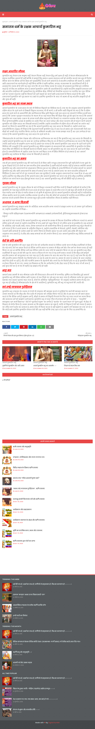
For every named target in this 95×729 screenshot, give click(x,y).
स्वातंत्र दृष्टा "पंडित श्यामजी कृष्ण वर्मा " (26, 478)
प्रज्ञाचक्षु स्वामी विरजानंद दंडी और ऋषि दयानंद (29, 499)
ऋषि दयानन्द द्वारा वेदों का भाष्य (24, 541)
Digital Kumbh (54, 722)
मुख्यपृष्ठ (5, 22)
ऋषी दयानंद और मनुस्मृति (22, 447)
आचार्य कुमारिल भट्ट (15, 22)
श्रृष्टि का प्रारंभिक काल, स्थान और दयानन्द (27, 530)
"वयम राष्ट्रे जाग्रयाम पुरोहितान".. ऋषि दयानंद (29, 489)
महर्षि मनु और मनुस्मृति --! (22, 652)
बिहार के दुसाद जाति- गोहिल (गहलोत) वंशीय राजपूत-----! (34, 689)
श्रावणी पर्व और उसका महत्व (22, 663)
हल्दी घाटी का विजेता (20, 615)
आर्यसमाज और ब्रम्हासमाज (22, 509)
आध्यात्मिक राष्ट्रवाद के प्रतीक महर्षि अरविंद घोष (29, 605)
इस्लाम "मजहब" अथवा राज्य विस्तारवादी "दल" (29, 595)
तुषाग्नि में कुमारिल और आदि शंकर (13, 366)
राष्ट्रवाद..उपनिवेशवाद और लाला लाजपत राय (28, 457)
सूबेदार (5, 32)
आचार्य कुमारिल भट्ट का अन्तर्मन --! (44, 366)
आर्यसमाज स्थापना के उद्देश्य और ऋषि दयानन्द (29, 520)
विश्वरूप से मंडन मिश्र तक (72, 366)
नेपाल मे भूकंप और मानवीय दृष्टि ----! (26, 710)
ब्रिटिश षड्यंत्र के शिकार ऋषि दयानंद (25, 468)
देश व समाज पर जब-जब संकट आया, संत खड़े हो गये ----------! (35, 699)
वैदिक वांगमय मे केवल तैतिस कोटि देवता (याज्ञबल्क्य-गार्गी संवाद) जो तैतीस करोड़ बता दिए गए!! (46, 642)
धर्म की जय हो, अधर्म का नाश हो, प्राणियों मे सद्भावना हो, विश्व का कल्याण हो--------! (42, 584)
